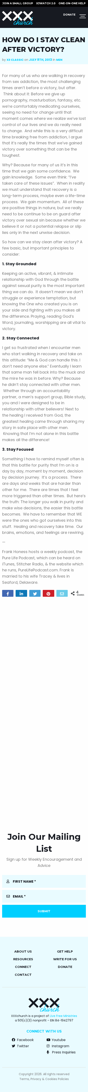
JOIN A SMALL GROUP (17, 3)
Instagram (60, 1046)
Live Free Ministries (63, 1016)
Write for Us (65, 959)
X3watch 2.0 (46, 3)
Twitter (22, 1046)
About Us (23, 951)
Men (59, 60)
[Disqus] (44, 654)
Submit (44, 911)
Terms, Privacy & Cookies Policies (44, 1079)
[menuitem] (17, 3)
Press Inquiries (63, 1052)
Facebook (25, 1040)
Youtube (58, 1040)
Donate (69, 14)
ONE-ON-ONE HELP (72, 3)
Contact (23, 975)
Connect (23, 967)
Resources (23, 959)
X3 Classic (15, 60)
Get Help (65, 951)
